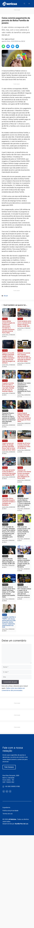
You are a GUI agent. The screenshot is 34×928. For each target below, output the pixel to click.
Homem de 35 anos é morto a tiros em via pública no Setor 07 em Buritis (24, 445)
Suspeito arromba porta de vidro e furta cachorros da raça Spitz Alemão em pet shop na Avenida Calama (8, 387)
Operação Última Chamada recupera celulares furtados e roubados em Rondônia (8, 502)
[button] (24, 4)
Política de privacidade (10, 810)
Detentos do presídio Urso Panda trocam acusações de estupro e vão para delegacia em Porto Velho (24, 474)
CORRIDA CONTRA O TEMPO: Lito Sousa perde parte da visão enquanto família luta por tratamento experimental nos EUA (9, 622)
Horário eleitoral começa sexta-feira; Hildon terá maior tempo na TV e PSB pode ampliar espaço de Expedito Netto (8, 592)
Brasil (6, 296)
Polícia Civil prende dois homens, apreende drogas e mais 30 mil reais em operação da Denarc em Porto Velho (24, 357)
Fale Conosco (9, 767)
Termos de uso (8, 814)
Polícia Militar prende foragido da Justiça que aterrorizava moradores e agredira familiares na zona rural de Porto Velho (8, 327)
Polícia (5, 319)
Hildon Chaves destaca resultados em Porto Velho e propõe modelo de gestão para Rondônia (23, 563)
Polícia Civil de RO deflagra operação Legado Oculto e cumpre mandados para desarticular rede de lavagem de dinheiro (8, 358)
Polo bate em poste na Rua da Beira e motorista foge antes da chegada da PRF (9, 472)
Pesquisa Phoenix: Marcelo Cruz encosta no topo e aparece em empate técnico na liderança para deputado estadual (8, 418)
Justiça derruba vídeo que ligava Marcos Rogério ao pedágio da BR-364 (8, 561)
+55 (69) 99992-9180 (12, 786)
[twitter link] (4, 791)
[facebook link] (10, 791)
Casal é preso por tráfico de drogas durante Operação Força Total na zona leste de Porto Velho (8, 446)
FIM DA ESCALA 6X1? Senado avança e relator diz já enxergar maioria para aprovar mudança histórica (24, 591)
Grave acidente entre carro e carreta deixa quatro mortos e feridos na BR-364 (24, 323)
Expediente (6, 807)
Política (20, 380)
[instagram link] (7, 791)
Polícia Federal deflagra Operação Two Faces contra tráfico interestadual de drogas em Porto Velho (24, 417)
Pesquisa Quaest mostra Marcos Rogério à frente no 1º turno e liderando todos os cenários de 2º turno (24, 502)
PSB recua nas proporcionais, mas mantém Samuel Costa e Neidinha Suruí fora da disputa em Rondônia (23, 532)
